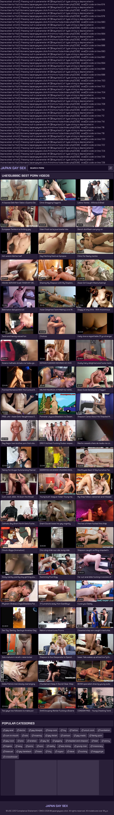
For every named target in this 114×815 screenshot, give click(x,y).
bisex (39, 751)
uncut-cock (89, 730)
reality (52, 746)
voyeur (60, 751)
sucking (83, 751)
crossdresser (11, 756)
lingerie (8, 746)
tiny (49, 751)
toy (64, 730)
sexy (20, 746)
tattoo (75, 730)
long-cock (52, 730)
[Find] (110, 168)
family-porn (97, 735)
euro (41, 746)
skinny (107, 741)
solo (26, 735)
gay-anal (9, 730)
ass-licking (66, 746)
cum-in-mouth (11, 735)
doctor (22, 730)
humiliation (105, 730)
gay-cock (9, 741)
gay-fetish (52, 735)
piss (22, 741)
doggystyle (98, 751)
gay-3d (46, 741)
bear (96, 741)
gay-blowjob (36, 730)
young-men (82, 746)
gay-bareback (25, 751)
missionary (98, 746)
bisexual (9, 751)
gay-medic (81, 735)
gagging (58, 741)
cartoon (66, 735)
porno (30, 746)
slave (72, 751)
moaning (38, 735)
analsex (33, 741)
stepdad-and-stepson (78, 741)
